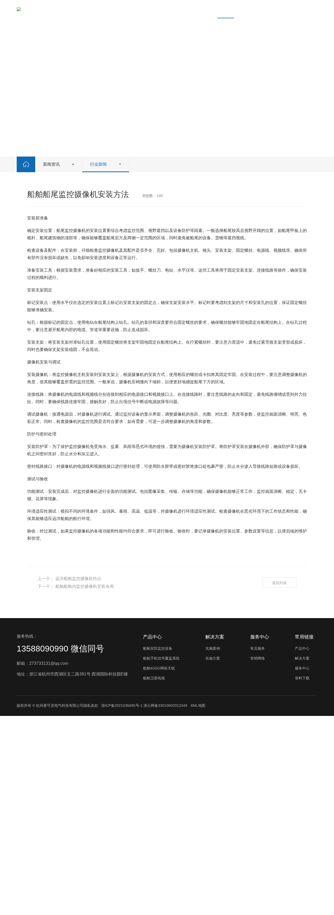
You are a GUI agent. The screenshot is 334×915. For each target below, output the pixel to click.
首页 (84, 9)
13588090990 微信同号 (60, 648)
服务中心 (167, 9)
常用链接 (304, 636)
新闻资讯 (225, 9)
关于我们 (255, 9)
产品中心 (108, 9)
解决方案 (138, 9)
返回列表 (279, 583)
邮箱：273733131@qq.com (42, 663)
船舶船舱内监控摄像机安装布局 (84, 586)
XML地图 (197, 705)
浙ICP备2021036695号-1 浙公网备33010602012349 (144, 705)
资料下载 (196, 9)
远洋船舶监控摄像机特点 (78, 578)
